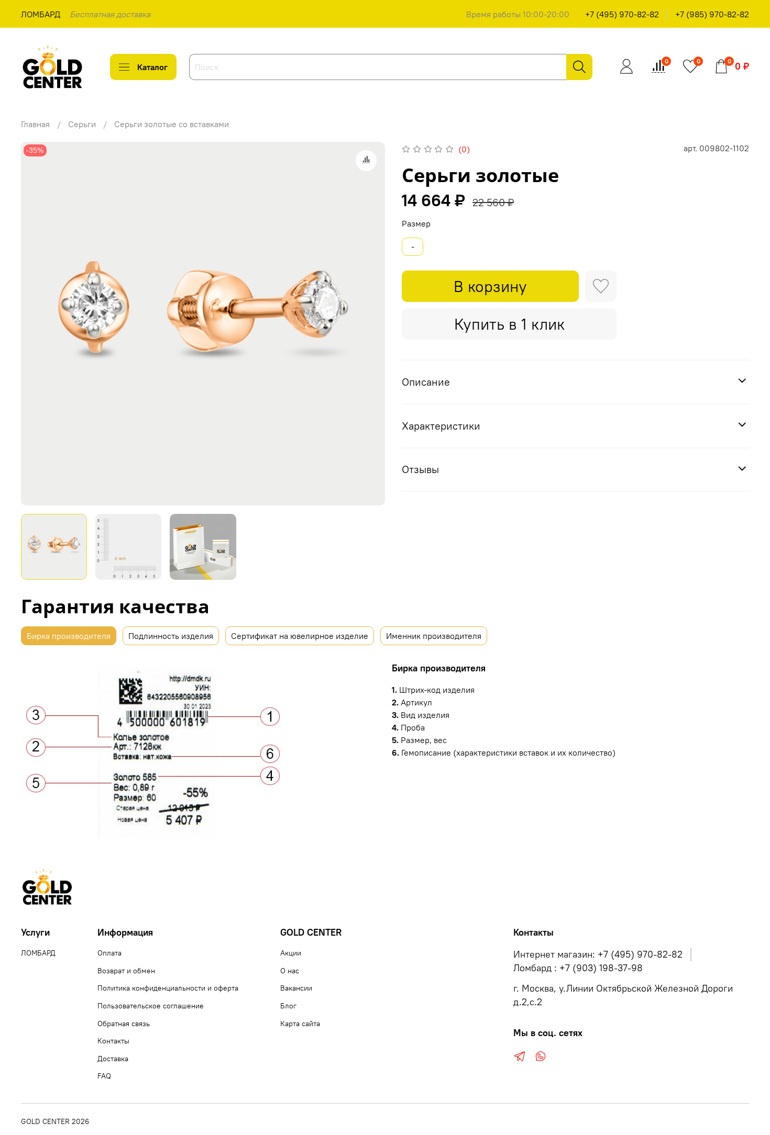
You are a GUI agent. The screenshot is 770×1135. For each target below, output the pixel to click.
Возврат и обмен (126, 970)
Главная (35, 124)
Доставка (112, 1058)
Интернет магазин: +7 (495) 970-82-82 (598, 954)
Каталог (152, 67)
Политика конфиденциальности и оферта (167, 988)
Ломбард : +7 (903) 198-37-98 (578, 968)
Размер (416, 224)
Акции (290, 953)
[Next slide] (368, 323)
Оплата (109, 953)
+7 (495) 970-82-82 (622, 14)
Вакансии (296, 988)
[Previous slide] (37, 323)
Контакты (113, 1041)
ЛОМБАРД (40, 14)
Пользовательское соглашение (150, 1005)
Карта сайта (300, 1023)
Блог (288, 1005)
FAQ (104, 1076)
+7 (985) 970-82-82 (712, 14)
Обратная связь (123, 1023)
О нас (289, 970)
